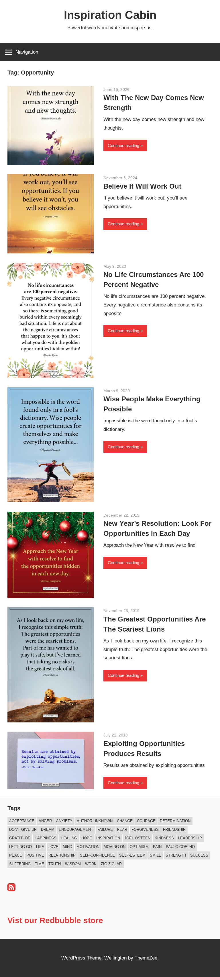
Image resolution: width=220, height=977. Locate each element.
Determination (175, 821)
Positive (35, 855)
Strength (176, 855)
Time (39, 864)
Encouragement (76, 829)
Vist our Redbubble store (55, 920)
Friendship (174, 829)
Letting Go (20, 847)
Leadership (190, 838)
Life (40, 847)
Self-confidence (97, 855)
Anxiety (64, 821)
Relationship (62, 855)
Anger (45, 821)
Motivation (87, 847)
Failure (105, 829)
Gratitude (19, 838)
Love (53, 847)
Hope (86, 838)
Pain (157, 847)
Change (125, 821)
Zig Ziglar (111, 864)
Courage (146, 821)
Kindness (164, 838)
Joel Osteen (137, 838)
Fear (122, 829)
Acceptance (21, 821)
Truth (54, 864)
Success (199, 855)
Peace (15, 855)
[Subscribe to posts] (11, 889)
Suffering (20, 864)
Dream (47, 829)
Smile (155, 855)
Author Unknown (95, 821)
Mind (67, 847)
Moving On (114, 847)
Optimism (139, 847)
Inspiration (108, 838)
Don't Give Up (23, 829)
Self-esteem (132, 855)
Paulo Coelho (180, 847)
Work (91, 864)
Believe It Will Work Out (142, 186)
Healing (69, 838)
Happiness (45, 838)
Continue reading (123, 145)
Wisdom (73, 864)
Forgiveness (145, 829)
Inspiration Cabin (110, 15)
